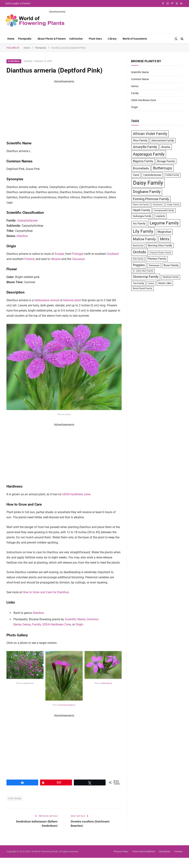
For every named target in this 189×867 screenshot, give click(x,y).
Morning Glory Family (160, 245)
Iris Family (139, 223)
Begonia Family (143, 161)
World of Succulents (135, 38)
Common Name (140, 79)
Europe (59, 254)
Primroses (154, 265)
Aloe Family (140, 140)
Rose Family (171, 265)
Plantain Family (156, 258)
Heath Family (141, 210)
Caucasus (78, 259)
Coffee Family (172, 175)
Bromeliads (141, 168)
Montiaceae (138, 246)
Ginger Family (173, 204)
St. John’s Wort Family (143, 271)
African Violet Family (150, 134)
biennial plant (72, 300)
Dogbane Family (147, 191)
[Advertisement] (116, 21)
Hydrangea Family (142, 216)
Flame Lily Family (141, 204)
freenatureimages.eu (67, 705)
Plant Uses (95, 38)
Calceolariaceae (152, 174)
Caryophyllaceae (27, 220)
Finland (29, 259)
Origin (79, 624)
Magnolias (164, 231)
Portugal (77, 254)
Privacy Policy (121, 851)
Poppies (139, 265)
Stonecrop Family (146, 277)
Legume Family (164, 223)
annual (54, 300)
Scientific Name (75, 619)
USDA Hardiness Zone (56, 624)
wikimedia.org (107, 683)
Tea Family (138, 283)
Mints (164, 239)
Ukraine (56, 259)
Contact (178, 851)
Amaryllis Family (145, 147)
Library (112, 38)
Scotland (113, 254)
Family (36, 624)
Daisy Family (148, 183)
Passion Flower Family (160, 253)
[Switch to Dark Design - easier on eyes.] (176, 38)
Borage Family (166, 161)
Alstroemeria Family (162, 140)
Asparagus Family (148, 154)
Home (11, 38)
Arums (165, 147)
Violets (151, 283)
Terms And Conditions (143, 851)
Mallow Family (144, 239)
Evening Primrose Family (151, 199)
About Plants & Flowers (51, 38)
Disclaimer (164, 851)
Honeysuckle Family (164, 210)
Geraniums (158, 204)
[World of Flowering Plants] (35, 21)
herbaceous (41, 300)
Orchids (139, 252)
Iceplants (160, 216)
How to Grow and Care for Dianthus (46, 592)
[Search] (181, 39)
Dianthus (22, 236)
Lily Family (143, 231)
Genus (27, 624)
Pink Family (14, 798)
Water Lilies (164, 283)
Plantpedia (25, 38)
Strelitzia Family (171, 277)
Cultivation (76, 38)
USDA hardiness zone (76, 494)
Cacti (136, 175)
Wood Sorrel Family (142, 288)
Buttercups (162, 168)
